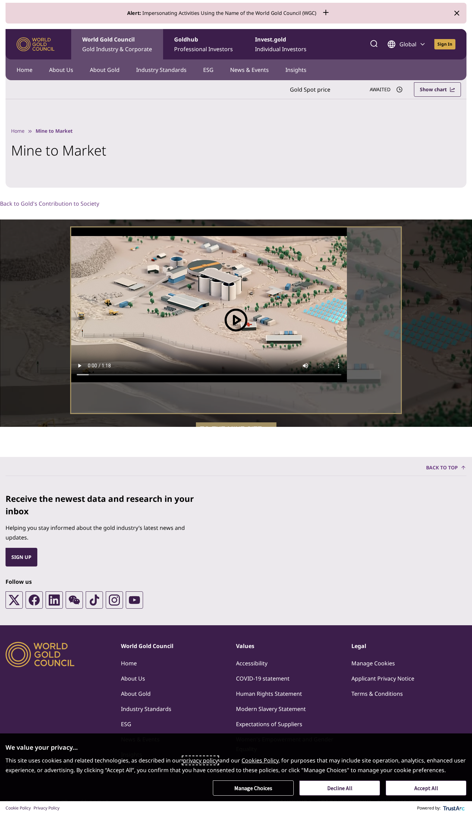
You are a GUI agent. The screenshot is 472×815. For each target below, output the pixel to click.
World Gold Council (117, 44)
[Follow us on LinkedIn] (54, 600)
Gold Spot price (310, 89)
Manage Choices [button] (253, 788)
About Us (61, 70)
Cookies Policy (260, 760)
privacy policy (200, 760)
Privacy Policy (46, 808)
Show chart (433, 89)
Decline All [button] (339, 788)
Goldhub (203, 44)
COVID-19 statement (263, 678)
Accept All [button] (426, 788)
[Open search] (374, 44)
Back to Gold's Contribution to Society (49, 203)
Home (24, 70)
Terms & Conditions (377, 693)
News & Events (249, 70)
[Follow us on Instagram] (114, 600)
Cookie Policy (18, 808)
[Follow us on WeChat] (74, 600)
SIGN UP (21, 557)
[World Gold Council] (36, 44)
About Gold (105, 70)
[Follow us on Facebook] (34, 600)
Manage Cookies (373, 663)
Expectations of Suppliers (269, 724)
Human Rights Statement (269, 693)
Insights (295, 70)
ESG (208, 70)
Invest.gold (280, 44)
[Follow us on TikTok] (94, 600)
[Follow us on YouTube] (134, 600)
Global (407, 44)
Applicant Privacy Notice (382, 678)
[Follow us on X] (14, 600)
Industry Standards (161, 70)
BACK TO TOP (442, 467)
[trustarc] (454, 808)
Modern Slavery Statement (271, 709)
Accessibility (251, 663)
